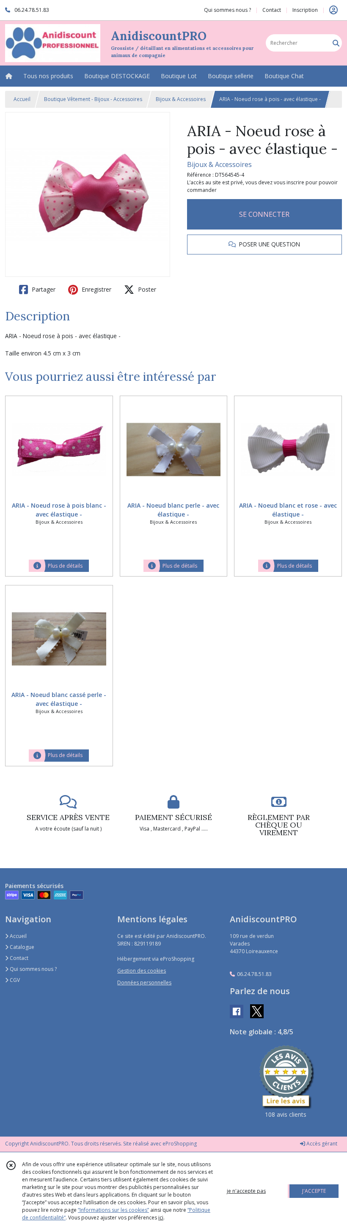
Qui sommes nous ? (32, 969)
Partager (42, 289)
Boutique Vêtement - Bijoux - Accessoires (93, 99)
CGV (14, 980)
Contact (271, 10)
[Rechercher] (335, 43)
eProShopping (179, 1143)
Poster (146, 289)
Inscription (305, 10)
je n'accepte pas (246, 1190)
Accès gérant (321, 1143)
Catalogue (21, 947)
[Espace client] (333, 10)
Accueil (22, 99)
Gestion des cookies (141, 970)
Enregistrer (95, 289)
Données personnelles (144, 982)
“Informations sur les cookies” (113, 1210)
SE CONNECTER (264, 214)
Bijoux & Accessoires (181, 99)
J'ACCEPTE (314, 1190)
